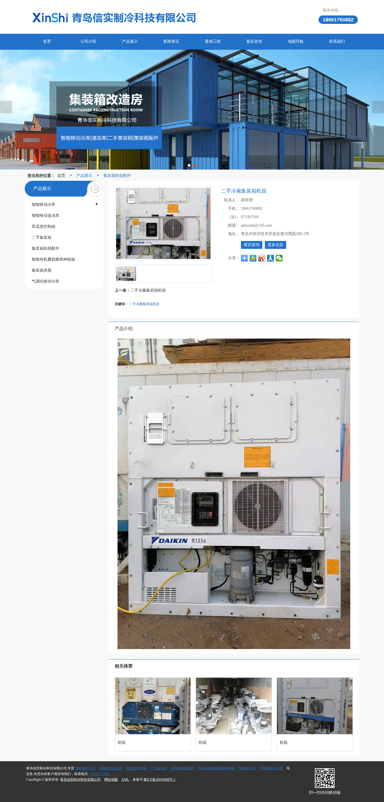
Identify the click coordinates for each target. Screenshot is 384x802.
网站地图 (111, 779)
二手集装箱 (158, 768)
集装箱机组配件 (117, 175)
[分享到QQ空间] (253, 258)
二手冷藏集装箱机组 (148, 290)
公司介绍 (88, 41)
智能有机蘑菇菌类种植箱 (216, 768)
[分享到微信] (279, 258)
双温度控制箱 (136, 768)
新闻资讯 (171, 41)
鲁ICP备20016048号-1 (159, 779)
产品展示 (130, 41)
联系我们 (337, 41)
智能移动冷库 (85, 768)
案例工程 (213, 41)
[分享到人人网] (270, 258)
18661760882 (100, 774)
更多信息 (275, 245)
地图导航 (296, 41)
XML (125, 779)
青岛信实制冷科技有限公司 (80, 779)
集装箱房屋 (247, 768)
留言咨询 (254, 41)
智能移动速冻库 (111, 768)
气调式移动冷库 (271, 768)
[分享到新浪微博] (261, 258)
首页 (47, 41)
